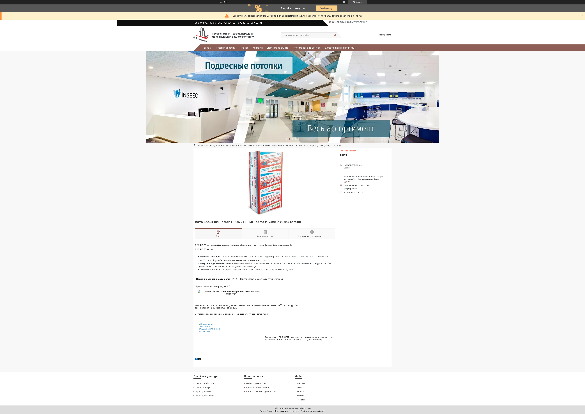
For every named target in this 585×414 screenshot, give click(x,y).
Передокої (302, 399)
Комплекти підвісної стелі (258, 387)
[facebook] (196, 359)
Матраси (301, 383)
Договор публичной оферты (340, 48)
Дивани (300, 391)
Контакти (258, 48)
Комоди (300, 395)
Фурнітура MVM (203, 391)
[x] (199, 359)
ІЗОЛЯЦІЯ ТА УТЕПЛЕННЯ (257, 145)
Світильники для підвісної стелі (261, 391)
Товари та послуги (225, 48)
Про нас (244, 48)
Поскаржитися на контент (287, 411)
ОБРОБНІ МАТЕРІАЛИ (230, 145)
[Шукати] (335, 35)
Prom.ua (307, 408)
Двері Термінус (203, 387)
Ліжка (299, 387)
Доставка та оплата (277, 48)
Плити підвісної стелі (256, 383)
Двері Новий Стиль (205, 383)
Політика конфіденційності (306, 48)
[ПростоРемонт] (201, 34)
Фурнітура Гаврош (205, 395)
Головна (207, 48)
